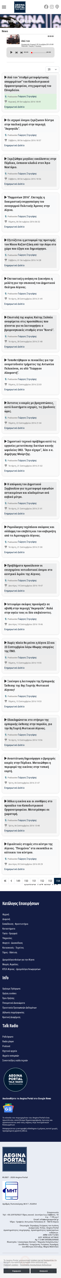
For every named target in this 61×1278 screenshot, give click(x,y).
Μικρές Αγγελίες (10, 964)
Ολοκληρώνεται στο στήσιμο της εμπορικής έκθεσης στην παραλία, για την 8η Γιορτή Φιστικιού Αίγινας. (28, 724)
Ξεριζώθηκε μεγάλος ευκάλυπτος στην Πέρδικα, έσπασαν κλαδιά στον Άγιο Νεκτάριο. (30, 163)
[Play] (11, 52)
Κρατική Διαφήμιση (11, 1017)
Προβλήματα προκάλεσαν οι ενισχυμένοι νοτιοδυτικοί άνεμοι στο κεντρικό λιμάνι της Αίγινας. (28, 570)
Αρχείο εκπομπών (10, 1056)
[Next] (21, 52)
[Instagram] (52, 6)
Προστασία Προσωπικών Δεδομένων (19, 1008)
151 (34, 880)
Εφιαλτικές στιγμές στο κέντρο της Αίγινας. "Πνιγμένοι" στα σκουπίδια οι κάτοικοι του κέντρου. (28, 848)
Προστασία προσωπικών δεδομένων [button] (35, 1265)
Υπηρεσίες (7, 938)
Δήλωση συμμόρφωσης (13, 1012)
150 (26, 880)
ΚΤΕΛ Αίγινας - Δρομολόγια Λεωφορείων (21, 969)
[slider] (39, 52)
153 (50, 880)
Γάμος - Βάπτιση (9, 952)
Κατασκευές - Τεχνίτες (13, 948)
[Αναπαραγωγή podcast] (5, 77)
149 (18, 880)
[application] (30, 52)
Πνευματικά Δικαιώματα (13, 1003)
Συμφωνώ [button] (16, 1271)
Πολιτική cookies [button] (11, 1265)
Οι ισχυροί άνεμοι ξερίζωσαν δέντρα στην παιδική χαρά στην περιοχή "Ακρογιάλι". (29, 124)
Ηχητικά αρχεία (9, 1051)
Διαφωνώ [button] (44, 1271)
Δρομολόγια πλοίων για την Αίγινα (18, 959)
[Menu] (4, 7)
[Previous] (16, 52)
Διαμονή (6, 919)
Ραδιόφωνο (7, 1037)
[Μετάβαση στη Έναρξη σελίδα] (5, 881)
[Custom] (57, 6)
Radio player (8, 1041)
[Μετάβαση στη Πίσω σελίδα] (11, 881)
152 (42, 880)
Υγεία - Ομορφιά (9, 933)
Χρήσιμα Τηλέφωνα (11, 989)
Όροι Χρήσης (8, 998)
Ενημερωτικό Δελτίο (14, 106)
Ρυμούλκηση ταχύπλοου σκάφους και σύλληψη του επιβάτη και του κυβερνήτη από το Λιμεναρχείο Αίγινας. (30, 531)
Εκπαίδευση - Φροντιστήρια (15, 924)
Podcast (6, 1046)
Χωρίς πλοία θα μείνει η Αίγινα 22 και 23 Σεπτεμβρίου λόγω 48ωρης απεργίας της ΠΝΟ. (29, 647)
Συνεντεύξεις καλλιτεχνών (15, 1060)
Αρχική (5, 914)
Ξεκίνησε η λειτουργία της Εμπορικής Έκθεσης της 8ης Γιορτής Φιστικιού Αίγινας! (29, 685)
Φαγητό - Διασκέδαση (12, 943)
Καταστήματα (8, 929)
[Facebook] (46, 6)
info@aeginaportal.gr (49, 1219)
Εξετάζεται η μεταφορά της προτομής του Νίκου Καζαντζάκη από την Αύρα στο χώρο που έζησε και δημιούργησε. (30, 244)
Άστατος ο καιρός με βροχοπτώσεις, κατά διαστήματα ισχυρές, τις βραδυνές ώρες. (29, 407)
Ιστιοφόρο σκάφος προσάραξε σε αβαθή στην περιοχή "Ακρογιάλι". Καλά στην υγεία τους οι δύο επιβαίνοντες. (28, 608)
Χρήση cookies (9, 993)
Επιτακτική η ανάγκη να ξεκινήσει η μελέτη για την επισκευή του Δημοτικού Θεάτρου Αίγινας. (29, 283)
